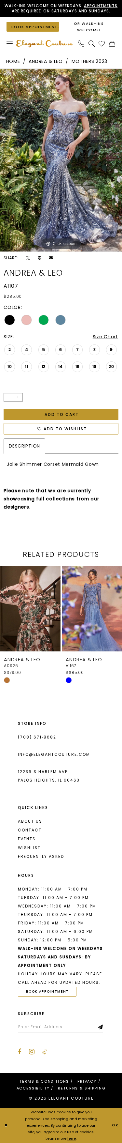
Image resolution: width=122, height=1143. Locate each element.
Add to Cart (62, 414)
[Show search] (92, 43)
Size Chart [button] (105, 336)
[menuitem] (10, 43)
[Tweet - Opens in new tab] (28, 258)
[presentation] (44, 608)
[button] (10, 43)
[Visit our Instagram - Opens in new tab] (31, 1051)
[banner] (44, 43)
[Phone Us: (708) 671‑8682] (81, 43)
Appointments (100, 5)
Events (27, 839)
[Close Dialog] (6, 1125)
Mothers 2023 (89, 61)
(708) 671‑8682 (37, 737)
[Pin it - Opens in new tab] (39, 258)
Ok (115, 1125)
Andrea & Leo (45, 61)
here (71, 1138)
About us (30, 821)
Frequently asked (41, 856)
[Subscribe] (100, 1026)
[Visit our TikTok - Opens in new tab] (44, 1052)
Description (24, 446)
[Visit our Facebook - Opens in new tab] (19, 1052)
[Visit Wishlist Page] (102, 43)
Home (13, 61)
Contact (30, 830)
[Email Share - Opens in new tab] (51, 258)
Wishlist (29, 847)
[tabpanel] (61, 160)
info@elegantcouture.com (54, 754)
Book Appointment (47, 991)
